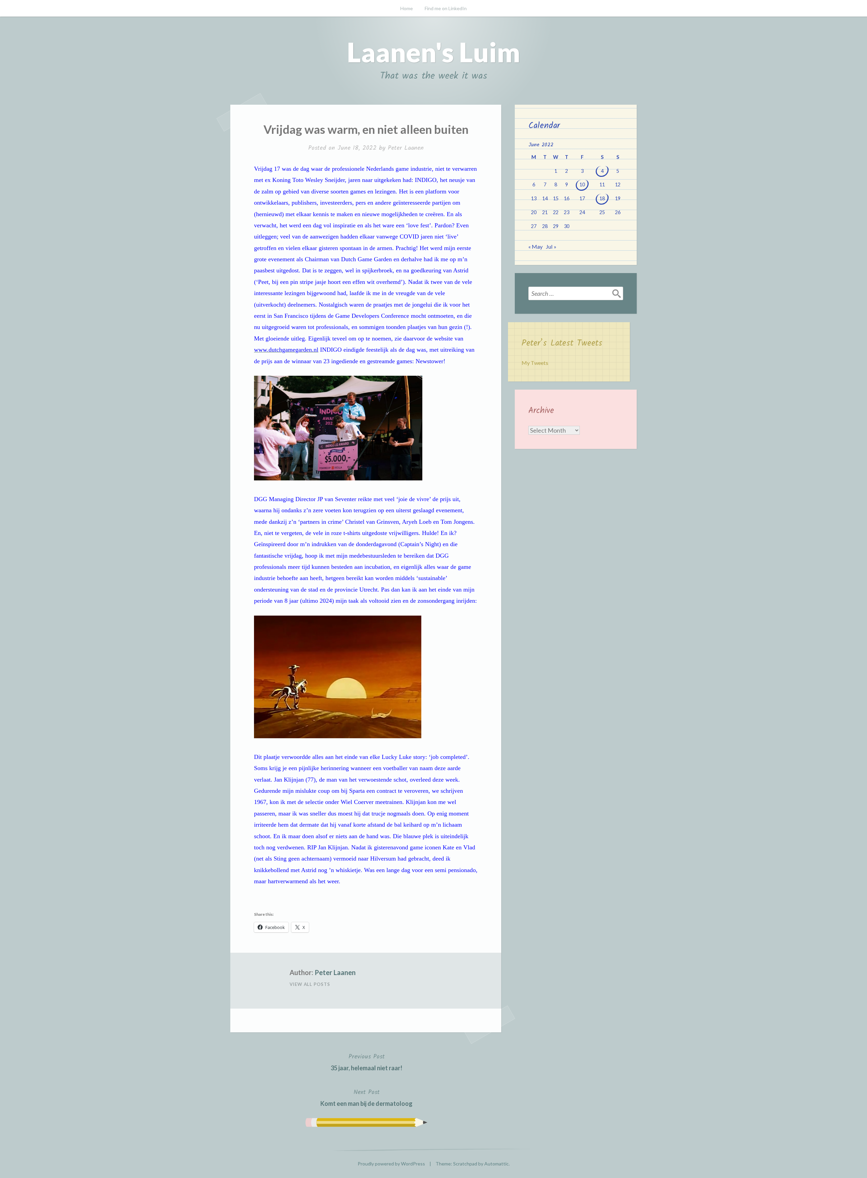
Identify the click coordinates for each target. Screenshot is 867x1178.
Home (406, 8)
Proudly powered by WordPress (391, 1163)
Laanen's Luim (433, 52)
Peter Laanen (406, 148)
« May (535, 246)
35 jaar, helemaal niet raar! (366, 1062)
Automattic (496, 1163)
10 (582, 184)
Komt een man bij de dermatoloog (366, 1097)
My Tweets (535, 362)
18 (602, 198)
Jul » (551, 246)
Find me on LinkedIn (446, 8)
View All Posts (310, 984)
